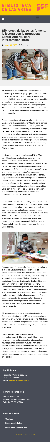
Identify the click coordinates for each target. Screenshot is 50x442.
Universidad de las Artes (16, 427)
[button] (37, 17)
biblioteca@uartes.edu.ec (19, 381)
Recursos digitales (13, 423)
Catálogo (9, 419)
